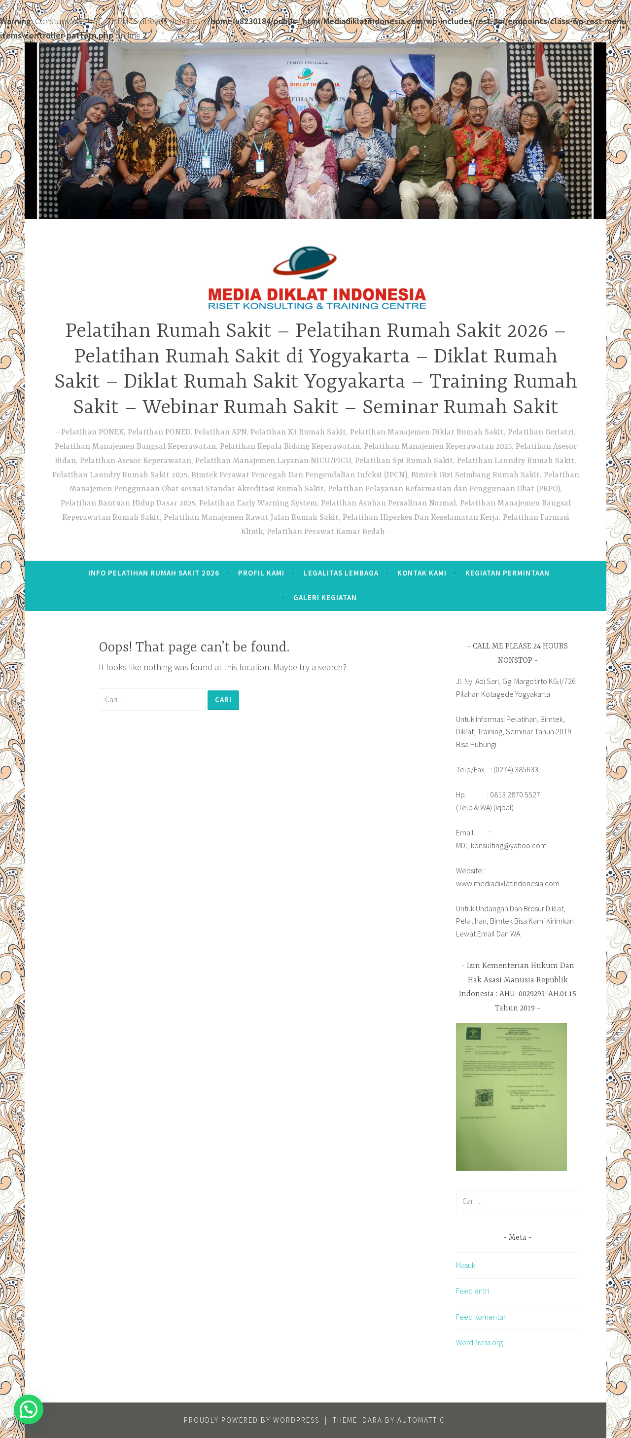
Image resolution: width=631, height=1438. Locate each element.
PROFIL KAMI (261, 572)
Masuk (465, 1265)
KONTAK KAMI (422, 572)
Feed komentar (481, 1317)
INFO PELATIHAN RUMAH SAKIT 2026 (153, 572)
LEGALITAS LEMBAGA (341, 572)
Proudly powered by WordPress (251, 1420)
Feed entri (472, 1290)
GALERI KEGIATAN (325, 597)
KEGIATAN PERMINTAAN (507, 572)
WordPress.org (479, 1342)
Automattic (421, 1420)
